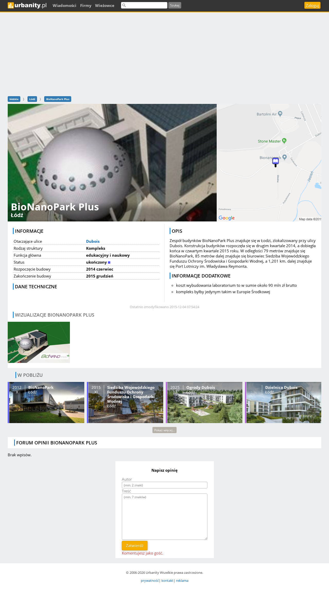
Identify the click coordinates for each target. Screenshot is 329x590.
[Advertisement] (164, 53)
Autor (127, 479)
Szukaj (174, 5)
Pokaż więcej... (164, 430)
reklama (182, 580)
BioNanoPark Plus (57, 99)
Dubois (92, 241)
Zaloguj (312, 5)
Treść (126, 491)
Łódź (32, 99)
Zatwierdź (134, 545)
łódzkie (14, 99)
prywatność (150, 580)
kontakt (167, 580)
